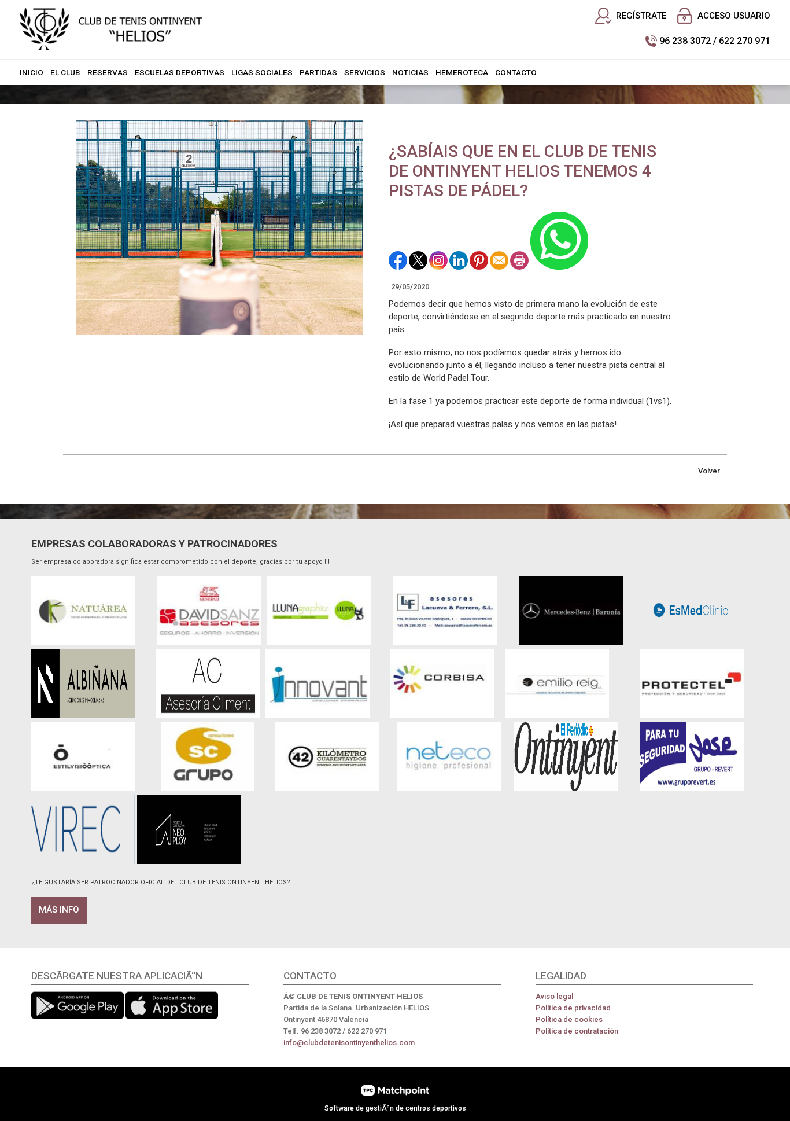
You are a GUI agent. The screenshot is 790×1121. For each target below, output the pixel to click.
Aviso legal (554, 996)
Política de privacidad (573, 1008)
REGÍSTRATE (641, 15)
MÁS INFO (59, 910)
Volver (709, 470)
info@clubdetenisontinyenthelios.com (349, 1042)
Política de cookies (569, 1019)
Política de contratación (577, 1031)
